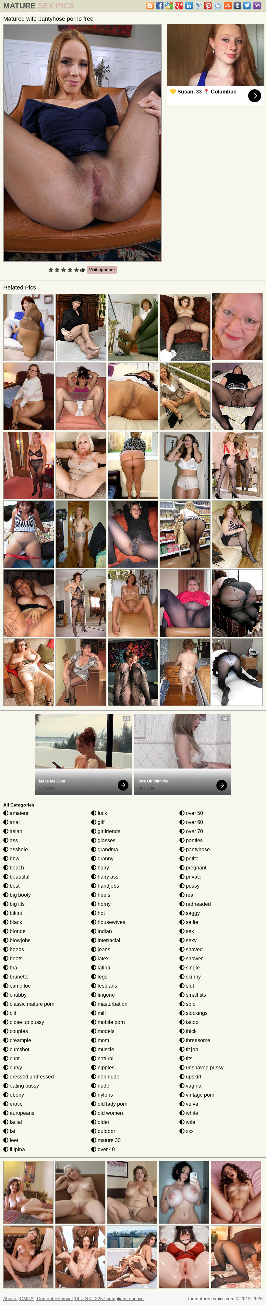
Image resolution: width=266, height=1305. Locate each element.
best (13, 886)
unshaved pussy (204, 1067)
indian (104, 931)
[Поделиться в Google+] (179, 5)
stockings (196, 1013)
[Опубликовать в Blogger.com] (150, 5)
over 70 (194, 831)
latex (102, 958)
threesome (197, 1040)
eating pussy (23, 1086)
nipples (105, 1067)
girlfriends (108, 831)
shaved (194, 949)
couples (18, 1031)
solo (190, 1004)
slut (189, 986)
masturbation (111, 1004)
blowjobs (19, 940)
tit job (191, 1049)
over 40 (105, 1149)
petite (192, 858)
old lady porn (111, 1104)
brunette (18, 976)
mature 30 (108, 1140)
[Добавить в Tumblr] (237, 5)
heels (103, 895)
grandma (107, 849)
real (190, 895)
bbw (13, 858)
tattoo (192, 1022)
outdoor (105, 1131)
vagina (193, 1086)
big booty (19, 895)
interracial (108, 940)
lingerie (105, 995)
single (192, 967)
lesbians (106, 986)
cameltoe (19, 986)
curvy (15, 1067)
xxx (189, 1131)
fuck (101, 813)
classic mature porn (31, 1004)
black (15, 922)
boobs (16, 949)
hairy (102, 867)
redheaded (198, 904)
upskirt (193, 1076)
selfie (191, 922)
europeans (21, 1113)
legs (101, 976)
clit (12, 1013)
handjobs (107, 886)
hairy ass (107, 877)
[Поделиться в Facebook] (159, 5)
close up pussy (26, 1022)
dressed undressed (31, 1076)
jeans (103, 949)
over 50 (194, 813)
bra (12, 967)
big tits (16, 904)
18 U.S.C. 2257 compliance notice (109, 1298)
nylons (104, 1095)
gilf (100, 822)
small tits (195, 995)
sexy (191, 940)
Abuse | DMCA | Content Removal (38, 1298)
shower (194, 958)
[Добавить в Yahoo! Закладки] (257, 5)
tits (188, 1058)
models (105, 1031)
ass (13, 840)
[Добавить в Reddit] (218, 5)
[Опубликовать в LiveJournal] (198, 5)
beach (16, 867)
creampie (19, 1040)
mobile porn (110, 1022)
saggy (192, 913)
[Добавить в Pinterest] (208, 5)
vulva (191, 1104)
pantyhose (197, 849)
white (191, 1113)
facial (15, 1122)
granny (105, 858)
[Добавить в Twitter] (247, 5)
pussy (192, 886)
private (193, 877)
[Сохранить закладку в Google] (169, 5)
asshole (18, 849)
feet (13, 1140)
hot (100, 913)
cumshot (18, 1049)
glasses (105, 840)
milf (101, 1013)
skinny (193, 976)
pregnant (195, 867)
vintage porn (199, 1095)
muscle (105, 1049)
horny (103, 904)
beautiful (19, 877)
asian (15, 831)
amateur (18, 813)
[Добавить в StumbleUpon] (228, 5)
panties (194, 840)
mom (102, 1040)
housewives (110, 922)
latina (103, 967)
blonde (17, 931)
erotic (15, 1104)
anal (14, 822)
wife (190, 1122)
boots (15, 958)
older (102, 1122)
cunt (13, 1058)
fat (11, 1131)
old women (109, 1113)
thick (191, 1031)
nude (102, 1086)
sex (189, 931)
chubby (17, 995)
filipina (16, 1149)
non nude (107, 1076)
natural (105, 1058)
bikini (15, 913)
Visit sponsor (102, 269)
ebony (16, 1095)
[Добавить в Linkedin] (189, 5)
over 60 (194, 822)
